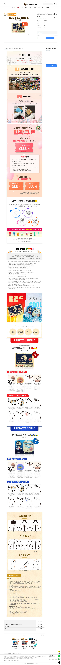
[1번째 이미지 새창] (5, 14)
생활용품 (35, 7)
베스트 (18, 7)
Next (43, 635)
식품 (38, 7)
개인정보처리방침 (14, 653)
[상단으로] (59, 662)
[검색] (52, 4)
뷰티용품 (43, 7)
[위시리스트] (55, 38)
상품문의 (16, 48)
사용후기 (11, 48)
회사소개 (5, 653)
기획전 (26, 7)
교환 (22, 48)
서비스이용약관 (9, 653)
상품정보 (6, 48)
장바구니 (41, 37)
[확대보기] (29, 35)
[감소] (38, 33)
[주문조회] (56, 3)
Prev (41, 635)
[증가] (41, 33)
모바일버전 (19, 653)
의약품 (30, 7)
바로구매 (50, 37)
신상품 (22, 7)
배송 (20, 48)
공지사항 (47, 7)
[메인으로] (5, 10)
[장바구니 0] (54, 3)
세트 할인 (13, 7)
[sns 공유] (56, 17)
